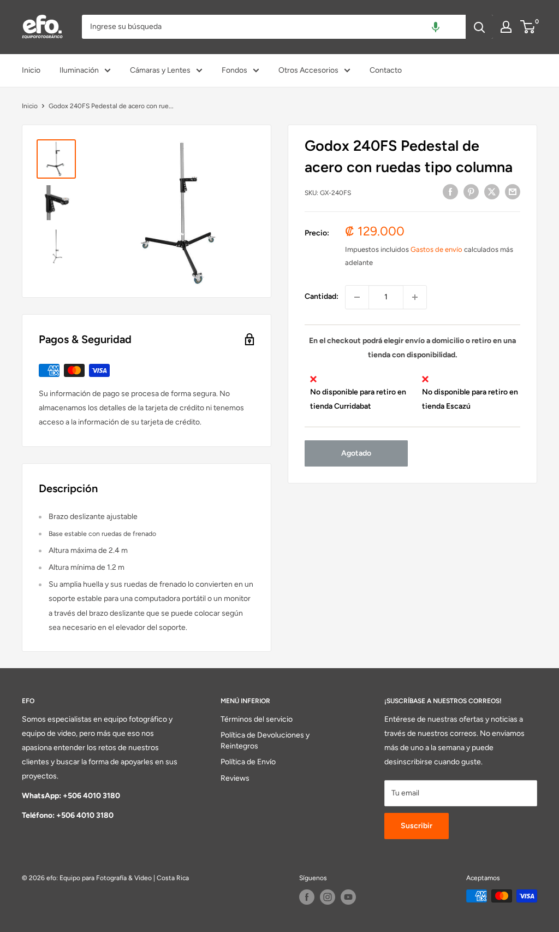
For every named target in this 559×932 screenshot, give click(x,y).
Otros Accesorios (308, 70)
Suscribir (416, 825)
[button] (435, 27)
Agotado (356, 453)
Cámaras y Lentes (160, 70)
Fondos (234, 70)
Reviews (235, 778)
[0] (528, 26)
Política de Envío (248, 761)
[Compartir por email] (512, 191)
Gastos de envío (436, 249)
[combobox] (274, 27)
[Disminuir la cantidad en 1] (357, 297)
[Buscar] (479, 27)
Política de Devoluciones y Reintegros (265, 740)
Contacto (386, 70)
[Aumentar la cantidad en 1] (414, 297)
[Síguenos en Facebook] (306, 897)
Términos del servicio (257, 719)
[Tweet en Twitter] (491, 191)
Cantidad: (321, 296)
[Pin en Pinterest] (471, 191)
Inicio (31, 70)
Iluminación (79, 70)
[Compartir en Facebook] (450, 191)
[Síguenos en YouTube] (348, 897)
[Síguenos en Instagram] (327, 897)
